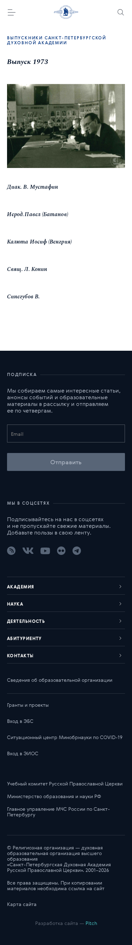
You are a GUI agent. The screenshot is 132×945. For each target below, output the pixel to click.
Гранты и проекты (28, 704)
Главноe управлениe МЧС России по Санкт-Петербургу (58, 811)
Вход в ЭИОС (22, 753)
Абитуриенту (24, 638)
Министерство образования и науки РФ (54, 796)
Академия (20, 586)
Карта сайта (22, 904)
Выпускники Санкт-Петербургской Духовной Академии (56, 40)
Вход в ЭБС (20, 721)
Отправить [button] (66, 462)
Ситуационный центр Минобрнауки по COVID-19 (64, 737)
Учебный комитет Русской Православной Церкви (64, 783)
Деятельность (26, 621)
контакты (20, 655)
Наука (15, 604)
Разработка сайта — (66, 923)
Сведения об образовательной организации (59, 680)
